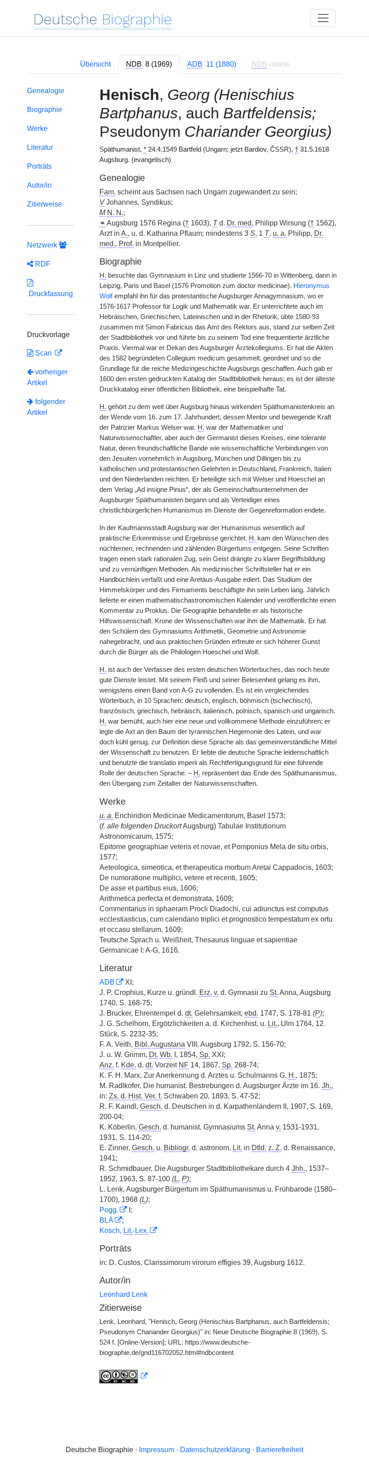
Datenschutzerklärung (215, 1450)
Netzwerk (43, 245)
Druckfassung (50, 293)
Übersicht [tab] (95, 64)
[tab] (149, 64)
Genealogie (45, 90)
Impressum (156, 1450)
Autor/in (39, 185)
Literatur (40, 147)
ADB (107, 982)
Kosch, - (123, 1230)
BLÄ (106, 1220)
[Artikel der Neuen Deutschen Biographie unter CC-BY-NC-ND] (123, 1376)
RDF (41, 264)
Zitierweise (44, 204)
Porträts (39, 166)
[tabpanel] (184, 736)
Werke (37, 128)
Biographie (44, 109)
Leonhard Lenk (123, 1294)
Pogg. (108, 1210)
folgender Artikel (46, 407)
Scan (43, 353)
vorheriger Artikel (47, 377)
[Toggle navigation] (323, 18)
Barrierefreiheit (279, 1450)
